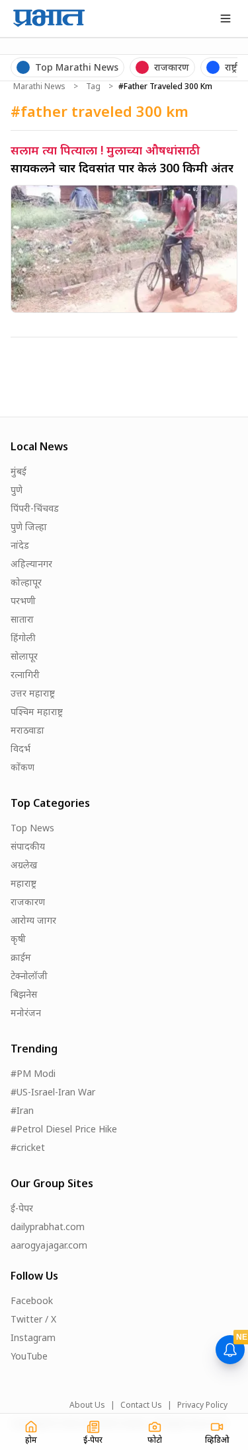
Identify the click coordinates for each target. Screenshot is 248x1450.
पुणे (16, 489)
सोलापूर (24, 656)
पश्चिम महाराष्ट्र (37, 711)
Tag (93, 86)
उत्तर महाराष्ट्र (33, 693)
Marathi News (39, 86)
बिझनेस (24, 994)
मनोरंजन (26, 1012)
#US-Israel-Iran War (53, 1092)
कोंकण (22, 767)
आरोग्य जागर (33, 920)
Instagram (33, 1337)
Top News (32, 827)
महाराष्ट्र (23, 883)
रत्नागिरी (25, 674)
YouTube (29, 1356)
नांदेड (20, 545)
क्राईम (21, 957)
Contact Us (141, 1405)
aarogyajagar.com (49, 1245)
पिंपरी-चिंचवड (35, 508)
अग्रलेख (24, 864)
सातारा (22, 619)
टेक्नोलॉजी (29, 975)
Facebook (32, 1300)
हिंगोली (23, 637)
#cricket (28, 1147)
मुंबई (18, 471)
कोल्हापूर (26, 582)
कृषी (18, 938)
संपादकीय (28, 846)
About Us (87, 1405)
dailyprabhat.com (48, 1226)
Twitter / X (33, 1319)
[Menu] (225, 18)
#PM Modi (33, 1073)
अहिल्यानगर (31, 563)
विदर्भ (20, 748)
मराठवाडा (27, 730)
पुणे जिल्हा (29, 526)
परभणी (23, 600)
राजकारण (28, 901)
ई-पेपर (22, 1208)
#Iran (22, 1110)
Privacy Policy (202, 1405)
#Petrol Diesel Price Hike (64, 1128)
